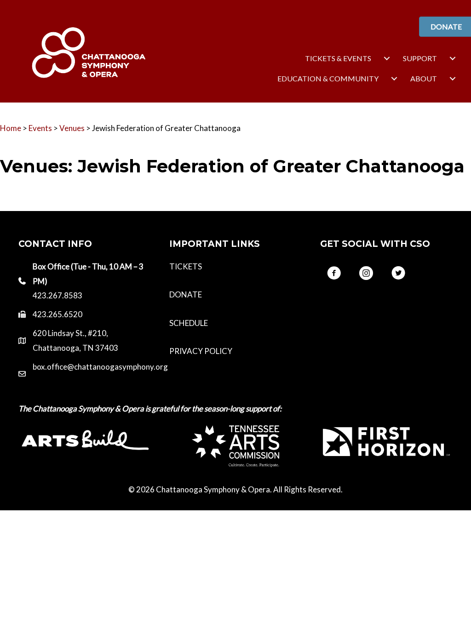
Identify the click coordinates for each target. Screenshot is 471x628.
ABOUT (423, 78)
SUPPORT (420, 58)
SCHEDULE (188, 323)
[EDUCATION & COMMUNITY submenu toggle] (394, 79)
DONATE (185, 294)
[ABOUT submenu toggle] (452, 79)
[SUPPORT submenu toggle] (452, 58)
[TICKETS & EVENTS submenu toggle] (387, 58)
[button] (334, 273)
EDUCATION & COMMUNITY (328, 78)
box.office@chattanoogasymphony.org (100, 366)
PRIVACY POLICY (200, 351)
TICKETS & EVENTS (338, 58)
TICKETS (185, 266)
